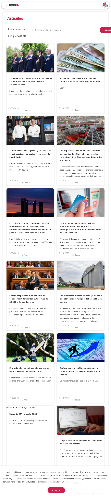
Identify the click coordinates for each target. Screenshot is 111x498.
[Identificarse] (104, 5)
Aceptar (56, 490)
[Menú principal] (23, 5)
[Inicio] (12, 5)
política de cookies (80, 475)
